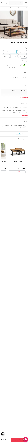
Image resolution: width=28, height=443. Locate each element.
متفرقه (22, 45)
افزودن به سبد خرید (19, 440)
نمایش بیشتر (25, 97)
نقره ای (23, 60)
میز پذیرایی (18, 134)
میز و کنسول (4, 7)
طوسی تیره (5, 56)
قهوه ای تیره (22, 56)
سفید (12, 52)
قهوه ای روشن (22, 52)
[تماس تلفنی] (2, 433)
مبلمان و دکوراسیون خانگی (15, 7)
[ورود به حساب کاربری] (6, 3)
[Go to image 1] (2, 37)
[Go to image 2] (1, 37)
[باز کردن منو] (25, 3)
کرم (5, 52)
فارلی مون (25, 7)
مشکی (13, 56)
